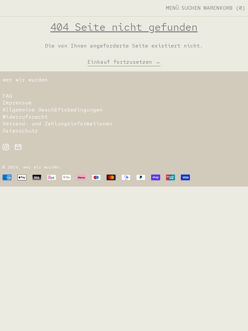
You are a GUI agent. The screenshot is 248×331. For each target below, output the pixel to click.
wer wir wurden (25, 79)
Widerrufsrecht (25, 116)
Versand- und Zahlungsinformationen (57, 123)
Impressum (17, 102)
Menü (172, 8)
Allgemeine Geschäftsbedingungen (53, 109)
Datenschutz (20, 130)
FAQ (7, 95)
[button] (191, 8)
